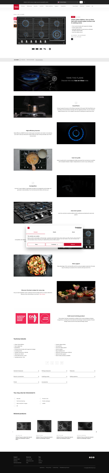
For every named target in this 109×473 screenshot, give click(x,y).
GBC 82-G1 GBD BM (81, 435)
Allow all (73, 244)
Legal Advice (42, 467)
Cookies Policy (55, 467)
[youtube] (92, 457)
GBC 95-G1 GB (19, 435)
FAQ (27, 462)
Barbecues (29, 6)
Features (23, 59)
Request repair (17, 459)
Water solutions (49, 6)
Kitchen (23, 6)
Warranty (15, 460)
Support (56, 6)
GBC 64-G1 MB (39, 435)
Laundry (35, 6)
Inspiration (63, 6)
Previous (12, 431)
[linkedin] (93, 457)
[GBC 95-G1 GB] (24, 426)
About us (82, 6)
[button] (68, 2)
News (40, 459)
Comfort (41, 6)
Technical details (30, 59)
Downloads (75, 6)
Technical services (17, 462)
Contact (88, 6)
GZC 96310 (16, 59)
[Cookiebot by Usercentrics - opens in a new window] (75, 228)
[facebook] (90, 457)
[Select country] (94, 6)
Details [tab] (54, 232)
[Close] (84, 2)
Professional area (29, 460)
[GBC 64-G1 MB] (44, 426)
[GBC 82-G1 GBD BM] (85, 426)
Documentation (39, 59)
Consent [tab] (35, 232)
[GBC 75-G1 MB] (65, 426)
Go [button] (81, 2)
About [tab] (73, 232)
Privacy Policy (48, 467)
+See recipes (42, 294)
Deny (36, 244)
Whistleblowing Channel (64, 467)
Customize (53, 244)
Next (47, 49)
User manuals (29, 459)
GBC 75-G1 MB (60, 435)
